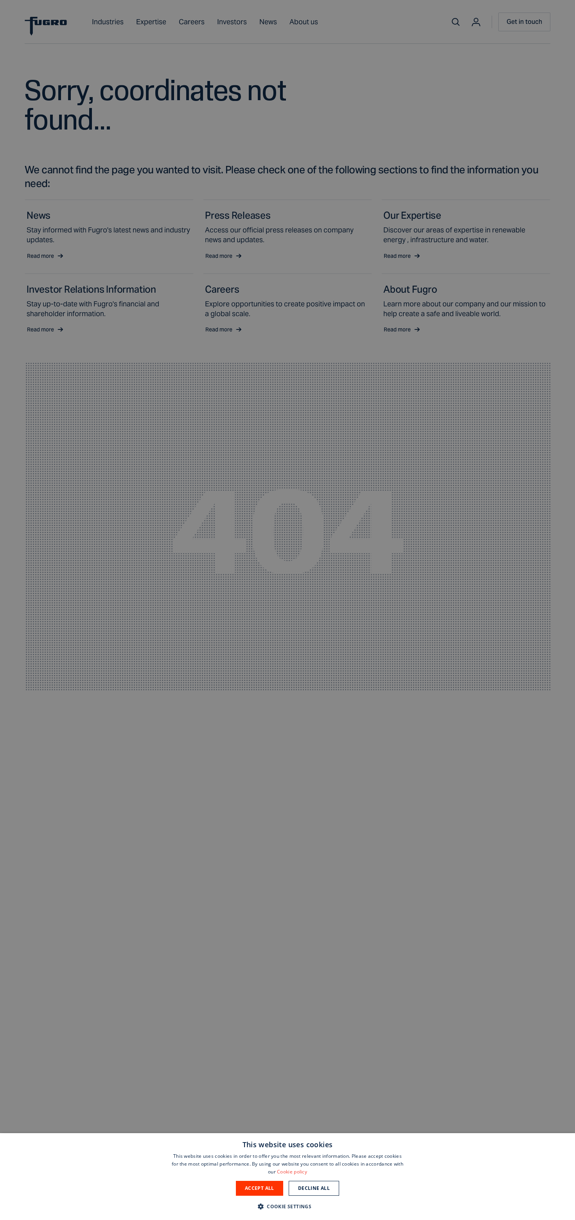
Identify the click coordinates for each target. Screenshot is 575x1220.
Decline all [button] (314, 1188)
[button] (287, 1206)
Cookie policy (292, 1171)
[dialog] (287, 1176)
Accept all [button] (259, 1188)
